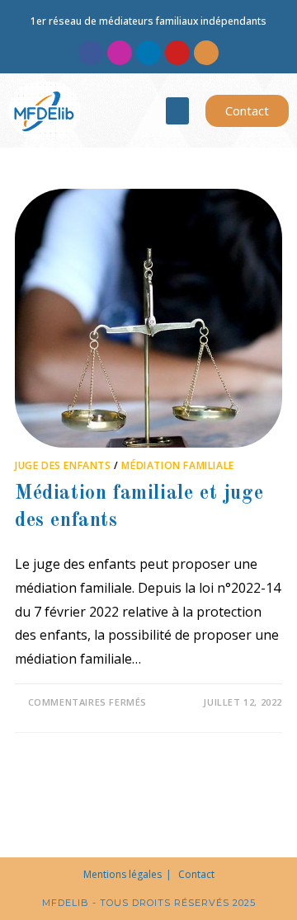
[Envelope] (206, 52)
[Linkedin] (148, 52)
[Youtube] (177, 52)
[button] (177, 110)
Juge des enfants (63, 465)
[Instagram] (119, 52)
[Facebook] (90, 52)
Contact (196, 874)
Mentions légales (122, 874)
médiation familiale (177, 465)
